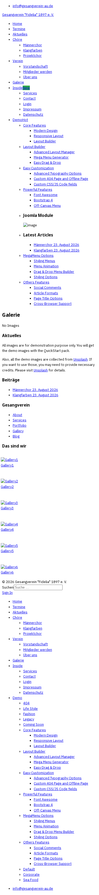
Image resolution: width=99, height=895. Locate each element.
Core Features (34, 125)
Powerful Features (37, 189)
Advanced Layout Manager (54, 152)
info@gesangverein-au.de (33, 6)
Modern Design (46, 130)
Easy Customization (38, 168)
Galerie (18, 82)
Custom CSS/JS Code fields (55, 184)
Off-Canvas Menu (47, 205)
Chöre (17, 39)
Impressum (32, 109)
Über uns (30, 77)
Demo (20, 120)
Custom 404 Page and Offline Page (61, 178)
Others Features (36, 282)
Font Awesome (46, 195)
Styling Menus (44, 261)
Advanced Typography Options (58, 173)
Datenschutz (33, 114)
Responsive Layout (48, 136)
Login (27, 104)
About (17, 415)
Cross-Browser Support (53, 303)
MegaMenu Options (38, 255)
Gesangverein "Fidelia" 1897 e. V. (28, 14)
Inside (21, 88)
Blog (16, 436)
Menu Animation (46, 266)
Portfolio (19, 425)
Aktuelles (20, 34)
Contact (29, 98)
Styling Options (46, 277)
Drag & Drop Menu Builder (54, 271)
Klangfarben (32, 50)
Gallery (18, 431)
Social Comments (47, 287)
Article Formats (46, 293)
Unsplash (80, 359)
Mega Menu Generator (51, 157)
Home (17, 23)
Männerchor (32, 45)
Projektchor (32, 55)
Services (30, 93)
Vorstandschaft (35, 66)
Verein (18, 61)
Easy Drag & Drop (47, 162)
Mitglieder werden (37, 71)
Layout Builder (45, 141)
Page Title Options (48, 298)
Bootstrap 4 (43, 200)
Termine (19, 29)
